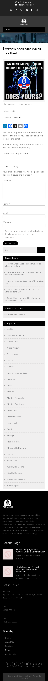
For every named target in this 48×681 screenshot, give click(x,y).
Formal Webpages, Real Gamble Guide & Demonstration (23, 265)
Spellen (10, 429)
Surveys (10, 435)
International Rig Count (17, 373)
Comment (8, 180)
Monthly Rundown (15, 404)
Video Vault (12, 460)
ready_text (12, 423)
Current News (13, 348)
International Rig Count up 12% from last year (23, 282)
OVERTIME (12, 410)
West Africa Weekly (16, 479)
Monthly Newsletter (16, 398)
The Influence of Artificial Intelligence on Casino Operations (22, 273)
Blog (7, 650)
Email (6, 213)
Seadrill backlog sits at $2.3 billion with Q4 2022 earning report (23, 299)
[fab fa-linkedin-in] (32, 11)
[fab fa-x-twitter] (21, 11)
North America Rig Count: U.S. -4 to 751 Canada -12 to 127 (23, 290)
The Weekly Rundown (17, 448)
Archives (11, 329)
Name (6, 204)
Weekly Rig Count (15, 467)
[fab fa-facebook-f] (16, 11)
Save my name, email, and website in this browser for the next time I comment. (24, 234)
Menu (8, 29)
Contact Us (10, 654)
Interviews (11, 379)
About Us (9, 642)
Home (8, 638)
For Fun (10, 360)
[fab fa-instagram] (10, 11)
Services (9, 646)
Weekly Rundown (15, 473)
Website (7, 222)
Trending (11, 454)
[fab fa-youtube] (26, 11)
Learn (9, 385)
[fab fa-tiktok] (37, 11)
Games (10, 367)
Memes (17, 117)
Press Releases (14, 417)
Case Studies (13, 341)
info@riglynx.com (26, 5)
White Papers (13, 485)
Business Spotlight (15, 335)
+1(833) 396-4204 (25, 2)
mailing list (17, 153)
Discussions (12, 354)
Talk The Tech (13, 442)
